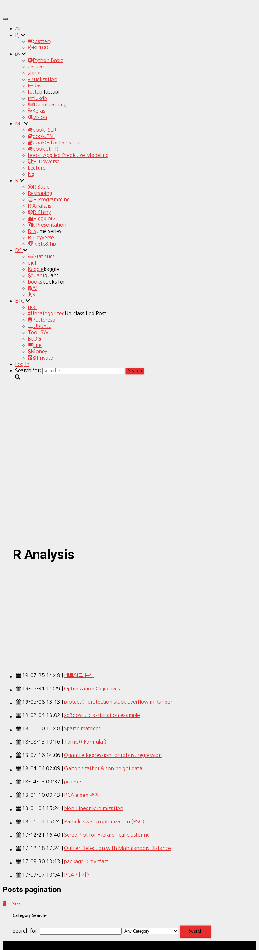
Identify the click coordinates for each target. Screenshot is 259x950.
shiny (34, 72)
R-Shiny (42, 212)
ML (19, 123)
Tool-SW (38, 332)
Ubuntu (42, 326)
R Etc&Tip (44, 243)
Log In (22, 364)
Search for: (26, 930)
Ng (31, 174)
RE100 (40, 47)
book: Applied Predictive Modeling (68, 155)
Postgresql (44, 319)
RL (35, 294)
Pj (18, 34)
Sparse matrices (82, 728)
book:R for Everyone (57, 142)
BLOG (34, 338)
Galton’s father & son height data (103, 768)
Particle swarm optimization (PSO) (104, 821)
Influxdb (37, 98)
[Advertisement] (129, 615)
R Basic (41, 186)
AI (17, 28)
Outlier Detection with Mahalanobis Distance (117, 848)
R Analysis (39, 205)
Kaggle (36, 269)
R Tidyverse (46, 161)
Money (39, 351)
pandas (36, 66)
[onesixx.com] (20, 10)
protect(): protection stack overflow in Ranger (118, 701)
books (35, 281)
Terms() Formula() (85, 741)
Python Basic (48, 60)
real (32, 307)
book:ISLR (44, 129)
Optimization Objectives (92, 688)
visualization (42, 79)
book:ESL (44, 136)
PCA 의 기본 (77, 874)
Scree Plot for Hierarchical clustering (107, 834)
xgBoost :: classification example (102, 715)
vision (40, 117)
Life (37, 345)
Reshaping (40, 193)
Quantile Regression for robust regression (113, 755)
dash (39, 85)
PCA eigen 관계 (81, 794)
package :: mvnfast (86, 861)
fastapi (36, 91)
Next (16, 903)
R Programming (51, 199)
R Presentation (49, 224)
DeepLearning (50, 104)
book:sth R (45, 148)
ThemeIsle (244, 944)
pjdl (32, 262)
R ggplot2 (44, 218)
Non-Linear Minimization (93, 808)
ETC (20, 300)
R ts (32, 231)
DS (19, 250)
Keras (38, 110)
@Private (42, 357)
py (18, 53)
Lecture (36, 167)
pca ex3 (73, 781)
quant (38, 275)
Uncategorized (48, 313)
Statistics (44, 256)
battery (42, 41)
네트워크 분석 (79, 675)
